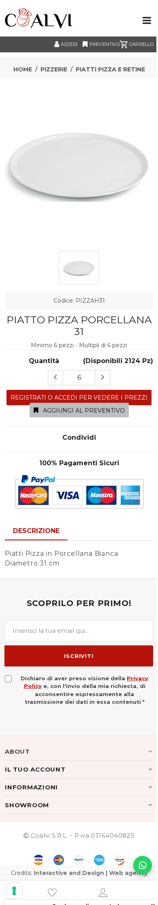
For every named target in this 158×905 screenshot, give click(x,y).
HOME (22, 69)
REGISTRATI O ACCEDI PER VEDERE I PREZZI (79, 397)
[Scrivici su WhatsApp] (142, 865)
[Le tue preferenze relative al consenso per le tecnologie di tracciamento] (14, 891)
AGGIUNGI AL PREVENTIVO (83, 410)
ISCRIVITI (78, 656)
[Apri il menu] (147, 20)
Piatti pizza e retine (110, 69)
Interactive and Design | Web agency (90, 873)
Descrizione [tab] (36, 531)
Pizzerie (54, 69)
